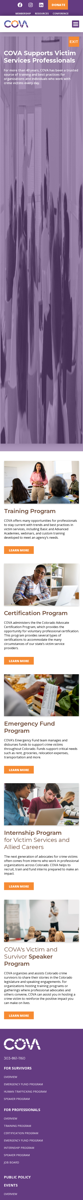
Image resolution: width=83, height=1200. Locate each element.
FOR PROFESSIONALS (22, 1109)
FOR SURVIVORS (17, 1068)
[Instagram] (31, 5)
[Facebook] (20, 5)
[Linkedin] (41, 5)
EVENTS (11, 1185)
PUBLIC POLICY (17, 1177)
